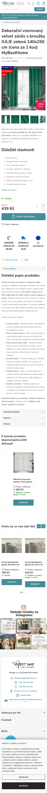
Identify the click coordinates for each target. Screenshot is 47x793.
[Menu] (43, 3)
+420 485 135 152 (25, 686)
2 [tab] (23, 592)
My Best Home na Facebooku (25, 691)
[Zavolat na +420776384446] (28, 3)
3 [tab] (25, 592)
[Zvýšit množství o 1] (43, 205)
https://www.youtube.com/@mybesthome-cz (25, 700)
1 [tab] (21, 592)
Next (43, 526)
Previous (39, 526)
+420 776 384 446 (25, 682)
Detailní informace (9, 190)
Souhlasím (23, 785)
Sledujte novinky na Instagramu (24, 613)
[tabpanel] (23, 477)
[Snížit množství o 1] (43, 209)
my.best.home (25, 695)
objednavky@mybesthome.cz (25, 678)
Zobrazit (23, 502)
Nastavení (23, 777)
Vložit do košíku (25, 216)
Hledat (39, 9)
